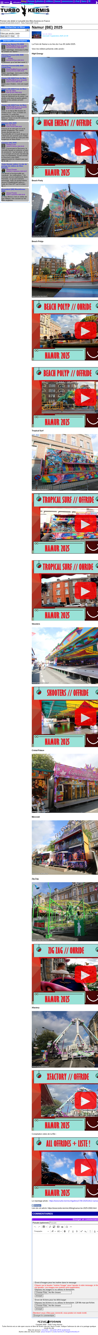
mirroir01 (44, 1330)
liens (84, 1)
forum (31, 1)
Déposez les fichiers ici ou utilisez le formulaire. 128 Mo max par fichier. (65, 1303)
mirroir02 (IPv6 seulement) (60, 1330)
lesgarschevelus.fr (72, 1332)
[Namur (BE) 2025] (36, 1206)
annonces (67, 1)
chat (77, 1)
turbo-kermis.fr (58, 1332)
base (57, 1)
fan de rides (47, 34)
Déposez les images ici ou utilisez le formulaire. (55, 1290)
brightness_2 (96, 2)
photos (40, 1)
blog (23, 1)
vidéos (49, 1)
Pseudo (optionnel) (41, 1223)
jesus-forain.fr (46, 1332)
